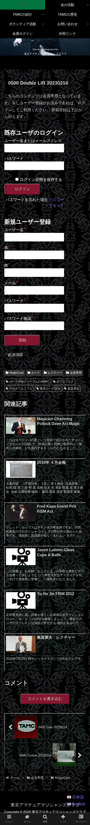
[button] (80, 695)
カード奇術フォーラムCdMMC (29, 381)
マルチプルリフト (20, 388)
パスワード (14, 158)
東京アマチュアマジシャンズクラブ (45, 54)
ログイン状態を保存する (41, 180)
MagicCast (17, 372)
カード (35, 372)
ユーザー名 (15, 229)
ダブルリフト (65, 381)
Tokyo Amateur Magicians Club (45, 49)
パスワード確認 (18, 318)
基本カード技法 (50, 388)
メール (11, 282)
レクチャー (55, 372)
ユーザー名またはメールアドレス (33, 141)
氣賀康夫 (73, 388)
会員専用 (76, 372)
